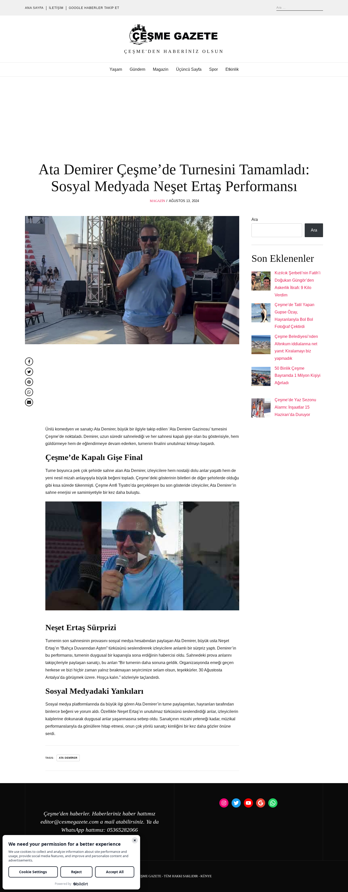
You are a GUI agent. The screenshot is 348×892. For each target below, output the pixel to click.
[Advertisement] (174, 114)
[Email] (29, 402)
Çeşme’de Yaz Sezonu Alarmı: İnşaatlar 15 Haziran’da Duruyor (295, 407)
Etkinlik (232, 69)
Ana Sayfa (34, 8)
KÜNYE (206, 876)
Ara (254, 219)
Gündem (137, 69)
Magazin (160, 69)
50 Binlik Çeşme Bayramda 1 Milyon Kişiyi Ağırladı (297, 375)
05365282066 (122, 830)
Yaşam (116, 69)
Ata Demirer (68, 757)
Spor (213, 69)
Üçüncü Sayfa (189, 69)
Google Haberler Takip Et (94, 8)
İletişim (56, 8)
